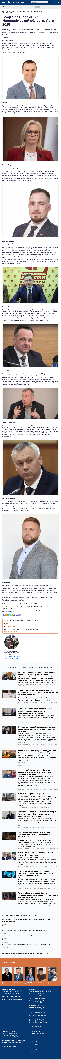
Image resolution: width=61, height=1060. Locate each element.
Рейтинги (31, 6)
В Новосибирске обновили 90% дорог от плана (15, 949)
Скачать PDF (49, 610)
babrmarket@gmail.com (14, 1042)
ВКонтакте (9, 625)
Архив (49, 6)
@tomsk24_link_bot (40, 1021)
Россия (50, 744)
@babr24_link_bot (13, 991)
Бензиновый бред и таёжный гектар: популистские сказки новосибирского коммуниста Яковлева (34, 772)
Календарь (34, 1049)
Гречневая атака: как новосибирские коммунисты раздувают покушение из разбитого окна (34, 834)
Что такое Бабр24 (36, 1039)
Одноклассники (10, 626)
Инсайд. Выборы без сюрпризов (32, 794)
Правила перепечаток (37, 1033)
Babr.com (16, 2)
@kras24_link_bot (40, 1007)
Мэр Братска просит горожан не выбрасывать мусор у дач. (18, 935)
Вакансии (34, 1041)
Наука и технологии (34, 888)
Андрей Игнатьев (10, 11)
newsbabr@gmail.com (14, 993)
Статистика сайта (36, 1044)
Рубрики (18, 6)
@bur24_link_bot (39, 993)
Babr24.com (22, 11)
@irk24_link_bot (39, 1000)
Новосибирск (38, 11)
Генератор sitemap (38, 1056)
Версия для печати (40, 610)
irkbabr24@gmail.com (41, 1002)
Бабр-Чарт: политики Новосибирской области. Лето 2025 (19, 604)
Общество (36, 764)
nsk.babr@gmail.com (10, 631)
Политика (30, 11)
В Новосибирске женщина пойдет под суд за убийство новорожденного (21, 939)
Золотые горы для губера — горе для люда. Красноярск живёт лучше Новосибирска (37, 752)
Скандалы (46, 684)
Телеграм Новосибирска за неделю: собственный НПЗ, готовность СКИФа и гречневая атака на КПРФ (35, 873)
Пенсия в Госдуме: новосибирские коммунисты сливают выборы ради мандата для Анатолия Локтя (38, 895)
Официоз (37, 827)
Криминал (37, 702)
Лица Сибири (8, 963)
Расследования (39, 684)
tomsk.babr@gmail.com (41, 1022)
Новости (43, 6)
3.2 (12, 1056)
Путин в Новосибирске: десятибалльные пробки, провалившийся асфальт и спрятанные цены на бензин (36, 711)
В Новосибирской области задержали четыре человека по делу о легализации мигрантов (26, 944)
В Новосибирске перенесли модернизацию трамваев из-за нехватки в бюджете (24, 925)
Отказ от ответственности (38, 1031)
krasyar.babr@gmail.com (41, 1008)
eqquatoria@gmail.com (14, 1037)
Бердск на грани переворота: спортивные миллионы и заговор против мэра (36, 673)
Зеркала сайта (35, 1051)
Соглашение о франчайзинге (39, 1035)
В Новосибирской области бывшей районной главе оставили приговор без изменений (25, 930)
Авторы (25, 6)
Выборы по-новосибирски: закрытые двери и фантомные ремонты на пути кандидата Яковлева (37, 729)
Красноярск (50, 764)
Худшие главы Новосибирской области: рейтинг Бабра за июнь (35, 854)
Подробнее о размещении (9, 1046)
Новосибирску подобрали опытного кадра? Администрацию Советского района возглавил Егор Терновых (37, 814)
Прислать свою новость (35, 1026)
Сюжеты (12, 6)
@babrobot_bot (12, 1035)
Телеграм (8, 622)
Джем (7, 623)
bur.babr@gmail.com (40, 995)
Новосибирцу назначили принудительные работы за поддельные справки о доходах (25, 953)
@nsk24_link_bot (39, 1014)
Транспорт (37, 721)
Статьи (38, 6)
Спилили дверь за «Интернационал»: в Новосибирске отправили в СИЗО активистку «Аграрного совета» (38, 692)
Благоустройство (28, 764)
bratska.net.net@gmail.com (15, 999)
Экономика (26, 789)
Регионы (5, 6)
